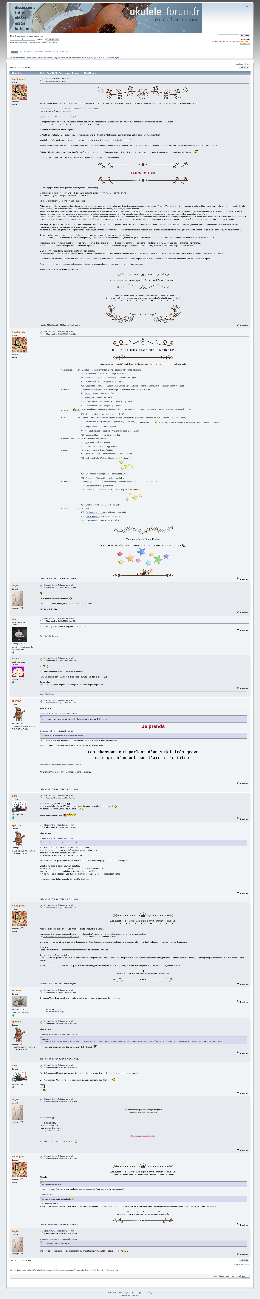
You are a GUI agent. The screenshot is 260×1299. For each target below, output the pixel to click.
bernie (15, 658)
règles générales (77, 264)
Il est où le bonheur (92, 454)
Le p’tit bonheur (92, 516)
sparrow (16, 701)
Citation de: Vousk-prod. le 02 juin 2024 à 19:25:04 (58, 1239)
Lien (78, 370)
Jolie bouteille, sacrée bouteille (97, 431)
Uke (41, 636)
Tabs (49, 636)
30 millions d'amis (93, 382)
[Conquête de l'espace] (13, 818)
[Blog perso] (13, 653)
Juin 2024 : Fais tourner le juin (57, 79)
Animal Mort (89, 397)
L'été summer (91, 447)
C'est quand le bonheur (95, 512)
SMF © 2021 (122, 1293)
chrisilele (17, 990)
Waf (86, 442)
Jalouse (88, 393)
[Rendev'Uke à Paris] (13, 682)
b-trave (91, 58)
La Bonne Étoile (92, 458)
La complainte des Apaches (96, 422)
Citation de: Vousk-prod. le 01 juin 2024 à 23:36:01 (58, 1034)
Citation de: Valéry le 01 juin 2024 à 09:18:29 (56, 731)
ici (60, 1009)
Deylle (15, 585)
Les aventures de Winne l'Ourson (99, 386)
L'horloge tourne (92, 505)
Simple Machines (133, 1293)
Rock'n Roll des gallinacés (95, 378)
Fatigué (88, 427)
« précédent (238, 64)
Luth (45, 636)
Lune (14, 796)
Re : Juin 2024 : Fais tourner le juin (59, 331)
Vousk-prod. (18, 79)
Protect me (90, 478)
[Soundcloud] (13, 1016)
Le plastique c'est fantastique (97, 402)
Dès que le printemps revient (97, 489)
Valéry (15, 619)
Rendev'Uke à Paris (47, 694)
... (21, 67)
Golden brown (91, 406)
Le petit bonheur (92, 521)
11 (23, 67)
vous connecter (22, 36)
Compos (55, 636)
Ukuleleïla (84, 58)
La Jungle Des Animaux (94, 373)
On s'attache (91, 474)
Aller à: (216, 1276)
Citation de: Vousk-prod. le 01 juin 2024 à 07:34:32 (58, 714)
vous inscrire (38, 36)
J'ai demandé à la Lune (95, 414)
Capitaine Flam (92, 435)
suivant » (247, 64)
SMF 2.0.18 (112, 1293)
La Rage (89, 485)
